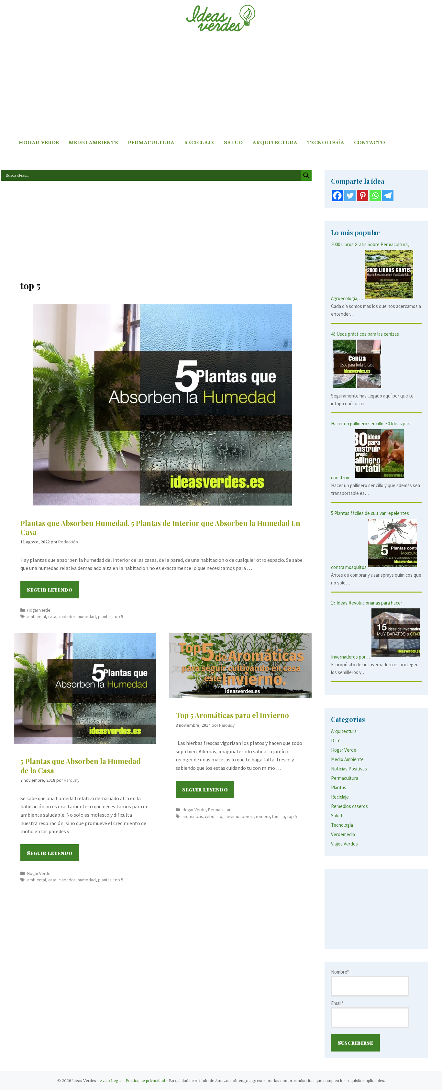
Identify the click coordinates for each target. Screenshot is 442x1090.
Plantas (338, 787)
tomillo (278, 816)
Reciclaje (199, 142)
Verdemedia (343, 834)
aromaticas (192, 816)
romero (263, 816)
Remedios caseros (349, 806)
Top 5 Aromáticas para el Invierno (232, 715)
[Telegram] (387, 195)
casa (52, 616)
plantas (104, 616)
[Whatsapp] (375, 195)
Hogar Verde (39, 142)
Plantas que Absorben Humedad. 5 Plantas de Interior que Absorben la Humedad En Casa (160, 527)
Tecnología (325, 142)
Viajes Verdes (344, 844)
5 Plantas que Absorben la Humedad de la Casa (80, 765)
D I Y (335, 740)
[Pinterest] (362, 195)
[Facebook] (337, 195)
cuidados (67, 616)
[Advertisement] (221, 85)
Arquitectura (274, 142)
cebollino (213, 816)
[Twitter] (350, 195)
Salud (233, 142)
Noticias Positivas (349, 769)
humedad (87, 616)
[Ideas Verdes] (221, 18)
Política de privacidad (145, 1080)
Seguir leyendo (53, 592)
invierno (232, 816)
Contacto (369, 142)
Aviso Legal (111, 1080)
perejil (248, 816)
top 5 (118, 616)
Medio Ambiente (93, 142)
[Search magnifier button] (306, 175)
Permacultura (151, 142)
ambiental (36, 616)
